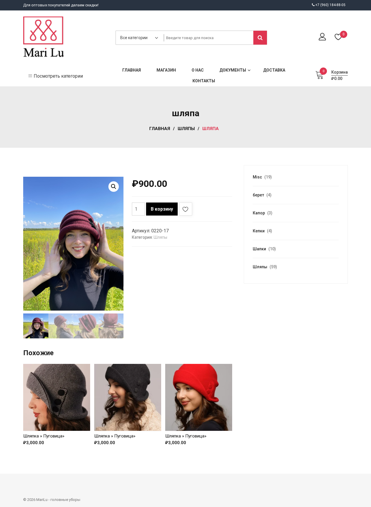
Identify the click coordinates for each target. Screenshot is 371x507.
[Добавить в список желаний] (185, 210)
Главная (159, 128)
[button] (113, 186)
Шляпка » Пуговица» (43, 436)
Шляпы (186, 128)
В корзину (162, 209)
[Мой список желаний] (338, 37)
